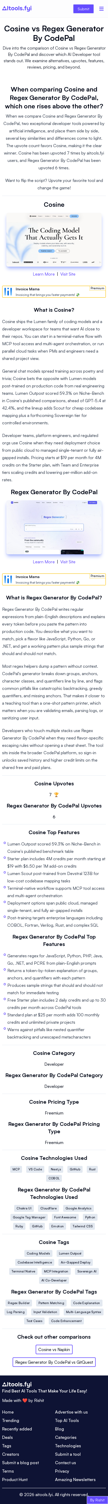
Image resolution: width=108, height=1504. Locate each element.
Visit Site (67, 274)
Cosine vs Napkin (54, 1349)
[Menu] (101, 8)
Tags (6, 1445)
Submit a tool (68, 1454)
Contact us (65, 1462)
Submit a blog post (20, 1462)
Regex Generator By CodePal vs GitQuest (54, 1362)
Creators (10, 1454)
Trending (10, 1420)
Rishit (39, 1400)
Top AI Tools (67, 1420)
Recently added (17, 1428)
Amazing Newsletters (75, 1479)
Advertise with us (71, 1412)
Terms (8, 1471)
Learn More (44, 274)
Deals (7, 1437)
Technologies (68, 1445)
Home (8, 1412)
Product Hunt (15, 1479)
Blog (59, 1428)
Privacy (62, 1471)
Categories (66, 1437)
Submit (83, 9)
